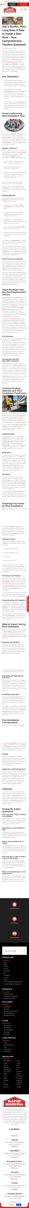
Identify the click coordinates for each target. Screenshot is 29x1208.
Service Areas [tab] (10, 951)
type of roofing (16, 795)
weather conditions (6, 137)
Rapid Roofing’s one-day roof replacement (12, 297)
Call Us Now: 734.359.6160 (23, 4)
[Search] (21, 9)
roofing (22, 566)
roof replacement (6, 142)
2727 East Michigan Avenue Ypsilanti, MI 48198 (14, 1174)
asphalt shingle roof (11, 62)
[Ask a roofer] (12, 22)
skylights (4, 268)
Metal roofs (6, 219)
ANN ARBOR (14, 1151)
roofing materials (21, 102)
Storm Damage (14, 923)
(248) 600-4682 (17, 1166)
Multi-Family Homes (14, 937)
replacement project (21, 422)
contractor (14, 800)
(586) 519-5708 (17, 1198)
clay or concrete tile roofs (20, 482)
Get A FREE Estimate (12, 4)
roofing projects (13, 156)
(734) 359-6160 (17, 1144)
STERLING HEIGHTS (14, 1194)
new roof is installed (11, 743)
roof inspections (14, 775)
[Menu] (25, 9)
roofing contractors (18, 365)
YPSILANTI (14, 1172)
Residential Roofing (14, 908)
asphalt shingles (6, 445)
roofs (7, 232)
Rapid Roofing (5, 376)
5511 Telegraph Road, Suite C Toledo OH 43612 (15, 1185)
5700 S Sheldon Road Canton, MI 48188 (14, 1142)
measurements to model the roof (13, 349)
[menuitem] (21, 9)
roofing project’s (11, 615)
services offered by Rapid (16, 339)
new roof (19, 80)
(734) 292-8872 (17, 1176)
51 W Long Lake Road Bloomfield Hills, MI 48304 (14, 1164)
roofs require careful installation (17, 227)
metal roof (22, 456)
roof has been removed (13, 697)
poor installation (14, 588)
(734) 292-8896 (17, 1155)
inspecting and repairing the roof (10, 636)
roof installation (21, 491)
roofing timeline (17, 68)
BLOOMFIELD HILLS (14, 1161)
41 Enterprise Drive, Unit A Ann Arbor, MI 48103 (14, 1153)
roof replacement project (16, 134)
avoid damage (9, 585)
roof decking (22, 172)
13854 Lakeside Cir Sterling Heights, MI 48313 (14, 1196)
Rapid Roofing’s (9, 353)
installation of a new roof (17, 644)
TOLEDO (14, 1183)
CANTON (14, 1140)
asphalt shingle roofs (14, 834)
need (19, 272)
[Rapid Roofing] (12, 9)
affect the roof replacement (8, 284)
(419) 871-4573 (17, 1187)
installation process (8, 214)
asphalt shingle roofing (7, 441)
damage (14, 533)
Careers (6, 979)
